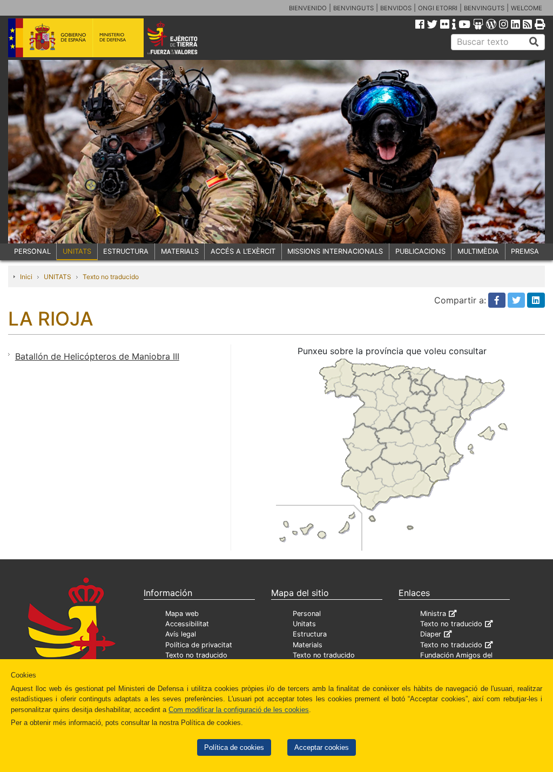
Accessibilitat (187, 624)
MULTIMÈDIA (478, 251)
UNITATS (77, 251)
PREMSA (525, 251)
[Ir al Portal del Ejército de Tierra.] (182, 37)
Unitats (304, 624)
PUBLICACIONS (420, 251)
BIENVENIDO (308, 8)
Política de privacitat (198, 645)
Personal (307, 614)
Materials (307, 645)
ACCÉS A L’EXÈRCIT (243, 251)
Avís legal (180, 634)
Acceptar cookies (321, 747)
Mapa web (182, 614)
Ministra (433, 614)
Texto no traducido (111, 277)
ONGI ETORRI (437, 8)
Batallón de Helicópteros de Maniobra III (97, 356)
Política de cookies (234, 747)
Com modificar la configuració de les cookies (238, 710)
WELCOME (526, 8)
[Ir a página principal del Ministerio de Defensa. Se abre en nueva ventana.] (76, 37)
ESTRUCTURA (126, 251)
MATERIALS (180, 251)
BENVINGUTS (353, 8)
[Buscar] (534, 42)
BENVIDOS (396, 8)
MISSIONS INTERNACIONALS (335, 251)
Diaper (430, 634)
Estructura (310, 634)
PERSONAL (32, 251)
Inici (26, 277)
